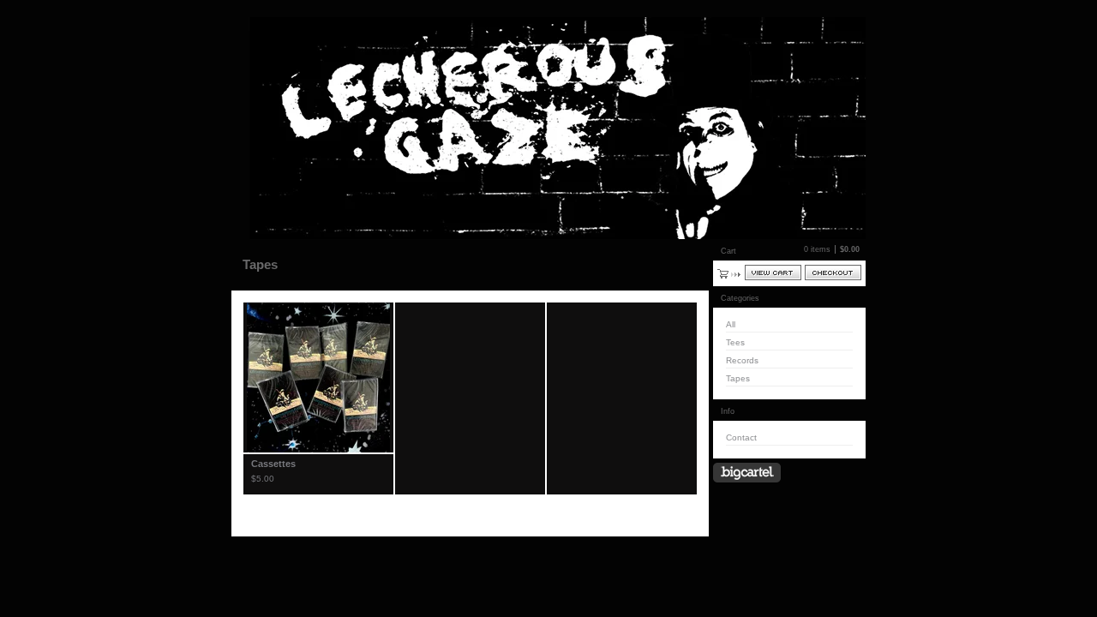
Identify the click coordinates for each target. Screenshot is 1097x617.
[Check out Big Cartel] (747, 472)
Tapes (738, 378)
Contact (741, 437)
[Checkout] (833, 272)
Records (742, 360)
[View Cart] (773, 272)
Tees (735, 342)
